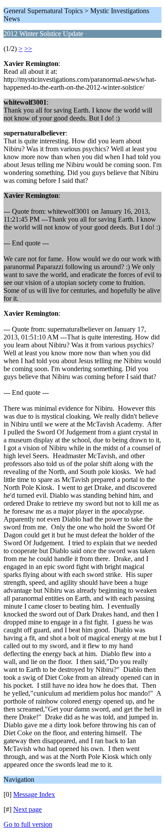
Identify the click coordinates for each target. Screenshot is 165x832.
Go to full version (28, 824)
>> (28, 48)
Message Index (34, 794)
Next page (27, 809)
